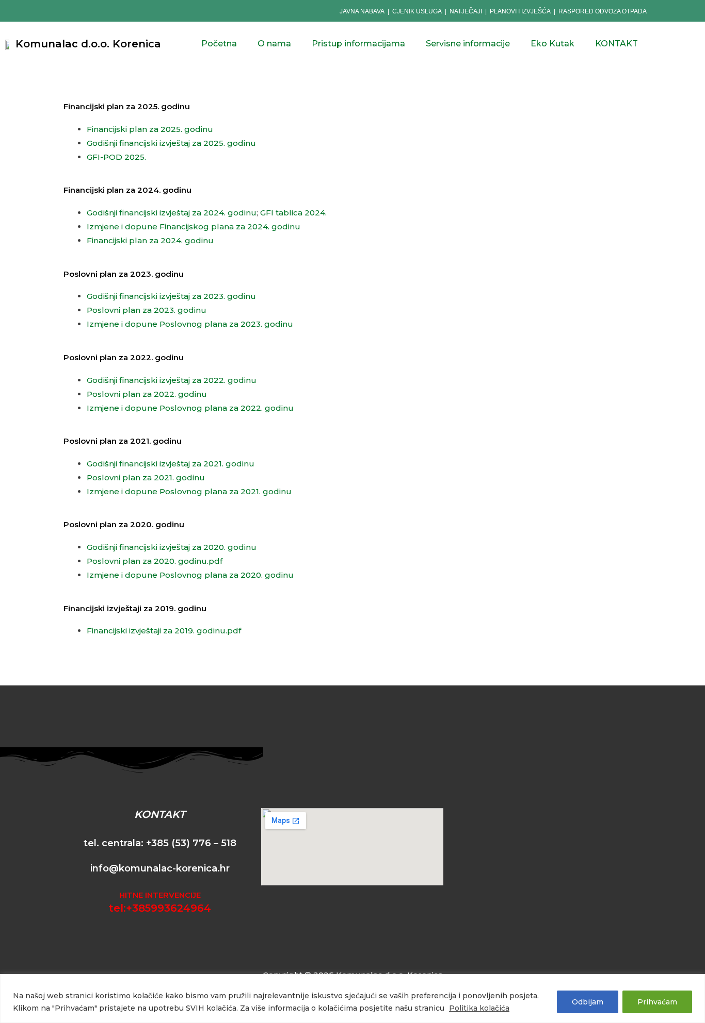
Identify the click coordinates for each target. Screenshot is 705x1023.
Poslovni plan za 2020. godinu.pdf (154, 561)
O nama (274, 43)
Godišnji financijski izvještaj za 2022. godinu (172, 380)
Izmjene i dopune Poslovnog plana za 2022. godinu (190, 408)
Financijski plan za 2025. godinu (150, 129)
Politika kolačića (479, 1008)
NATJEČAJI (467, 11)
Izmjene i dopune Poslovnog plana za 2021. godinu (189, 491)
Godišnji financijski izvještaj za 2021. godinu (170, 463)
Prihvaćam (657, 1002)
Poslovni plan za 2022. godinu (147, 394)
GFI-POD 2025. (116, 157)
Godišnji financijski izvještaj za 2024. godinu (172, 212)
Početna (219, 43)
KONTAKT (616, 43)
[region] (352, 998)
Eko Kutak (552, 43)
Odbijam (587, 1002)
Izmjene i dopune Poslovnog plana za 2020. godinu (190, 575)
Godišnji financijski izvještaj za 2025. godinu (171, 143)
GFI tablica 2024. (293, 212)
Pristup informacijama (358, 43)
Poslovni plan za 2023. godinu (146, 310)
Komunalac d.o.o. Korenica (88, 44)
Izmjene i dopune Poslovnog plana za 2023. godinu (190, 324)
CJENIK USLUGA (417, 11)
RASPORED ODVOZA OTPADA (602, 11)
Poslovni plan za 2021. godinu (146, 477)
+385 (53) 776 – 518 (191, 843)
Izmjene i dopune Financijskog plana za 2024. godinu (193, 226)
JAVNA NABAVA (362, 11)
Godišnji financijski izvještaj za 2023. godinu (171, 296)
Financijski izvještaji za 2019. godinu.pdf (164, 630)
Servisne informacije (468, 43)
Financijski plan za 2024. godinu (150, 240)
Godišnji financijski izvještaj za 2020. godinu (172, 547)
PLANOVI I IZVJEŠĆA (520, 11)
